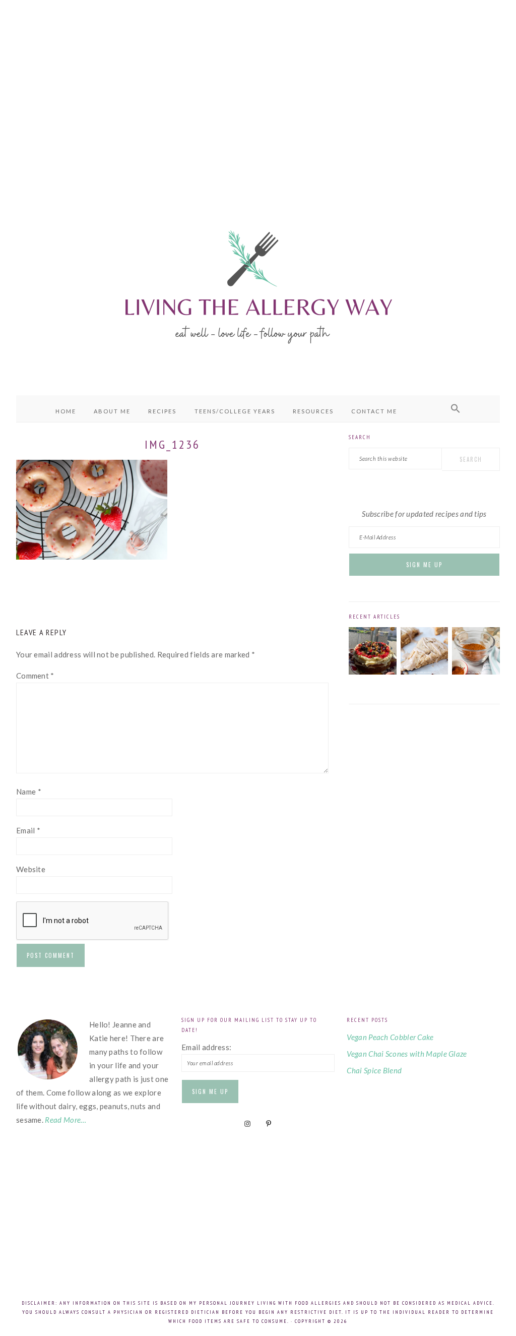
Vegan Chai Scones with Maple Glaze (407, 1053)
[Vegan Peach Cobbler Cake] (373, 671)
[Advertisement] (258, 90)
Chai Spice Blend (374, 1070)
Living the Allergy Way (258, 284)
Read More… (65, 1119)
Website (30, 869)
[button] (455, 408)
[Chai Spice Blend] (476, 671)
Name (28, 791)
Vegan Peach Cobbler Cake (390, 1037)
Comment (35, 675)
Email (28, 830)
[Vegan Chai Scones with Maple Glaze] (424, 671)
